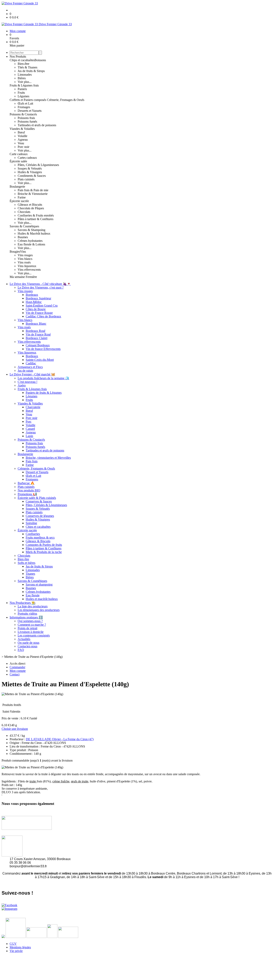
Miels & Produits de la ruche (44, 552)
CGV (13, 943)
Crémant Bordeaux (38, 345)
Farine (22, 197)
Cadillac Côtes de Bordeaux (43, 316)
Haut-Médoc (34, 302)
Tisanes (30, 573)
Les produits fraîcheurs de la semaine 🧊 (43, 378)
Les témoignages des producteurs (39, 610)
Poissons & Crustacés (23, 114)
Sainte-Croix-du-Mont (40, 359)
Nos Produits (18, 56)
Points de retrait (27, 628)
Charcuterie (33, 407)
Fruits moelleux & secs (40, 537)
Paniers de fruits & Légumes (44, 392)
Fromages (24, 107)
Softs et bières (26, 562)
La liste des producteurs (33, 606)
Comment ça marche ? (32, 624)
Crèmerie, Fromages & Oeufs (65, 100)
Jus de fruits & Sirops (31, 71)
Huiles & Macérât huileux (34, 233)
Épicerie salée (18, 161)
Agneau (23, 139)
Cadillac (31, 363)
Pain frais (32, 461)
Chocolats (24, 212)
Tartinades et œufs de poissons (37, 125)
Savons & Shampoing (31, 230)
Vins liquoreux (27, 266)
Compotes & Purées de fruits (44, 544)
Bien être (23, 559)
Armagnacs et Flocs (30, 367)
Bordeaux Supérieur (38, 298)
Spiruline (31, 523)
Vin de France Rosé (38, 334)
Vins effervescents (29, 269)
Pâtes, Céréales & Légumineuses (38, 165)
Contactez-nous (27, 646)
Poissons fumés (27, 121)
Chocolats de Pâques (31, 208)
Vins (23, 251)
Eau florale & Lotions (31, 244)
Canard (30, 428)
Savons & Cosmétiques (24, 226)
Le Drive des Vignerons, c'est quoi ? (41, 287)
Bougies (15, 251)
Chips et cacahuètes (22, 60)
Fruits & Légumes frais (24, 85)
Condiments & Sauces (32, 175)
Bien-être (23, 63)
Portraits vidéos (27, 613)
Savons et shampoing (39, 584)
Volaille (22, 136)
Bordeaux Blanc (36, 323)
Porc (28, 421)
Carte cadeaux (19, 154)
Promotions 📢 (27, 494)
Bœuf (21, 132)
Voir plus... (24, 81)
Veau (21, 143)
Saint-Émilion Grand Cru (42, 305)
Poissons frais (26, 118)
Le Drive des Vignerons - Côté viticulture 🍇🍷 (40, 284)
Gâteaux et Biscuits (30, 204)
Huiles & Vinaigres (30, 172)
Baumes (23, 237)
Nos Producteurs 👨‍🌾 (23, 602)
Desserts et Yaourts (30, 110)
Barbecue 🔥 (26, 483)
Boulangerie (17, 186)
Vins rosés (24, 262)
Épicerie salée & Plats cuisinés (37, 497)
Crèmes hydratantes (30, 240)
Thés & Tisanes (27, 67)
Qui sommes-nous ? (30, 621)
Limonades (25, 74)
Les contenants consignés (34, 635)
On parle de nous (28, 642)
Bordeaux (32, 294)
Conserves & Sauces (39, 501)
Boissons (40, 60)
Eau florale (33, 595)
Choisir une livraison (15, 728)
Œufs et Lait (25, 103)
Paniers (22, 89)
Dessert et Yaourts (37, 472)
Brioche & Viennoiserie (33, 193)
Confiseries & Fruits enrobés (36, 215)
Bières (22, 78)
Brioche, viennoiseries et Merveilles (48, 457)
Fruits (21, 92)
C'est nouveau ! (27, 381)
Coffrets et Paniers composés (28, 100)
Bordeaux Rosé (35, 331)
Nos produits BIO (29, 490)
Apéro (22, 385)
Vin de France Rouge (39, 312)
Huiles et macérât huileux (42, 599)
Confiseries (33, 534)
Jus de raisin (25, 370)
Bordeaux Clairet (36, 338)
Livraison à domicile (31, 632)
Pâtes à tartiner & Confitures (35, 219)
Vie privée (16, 951)
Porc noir (23, 146)
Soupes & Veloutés (30, 168)
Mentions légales (20, 947)
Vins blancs (25, 258)
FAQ (21, 650)
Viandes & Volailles (22, 128)
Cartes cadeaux (27, 157)
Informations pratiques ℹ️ (26, 617)
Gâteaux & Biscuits (38, 541)
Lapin (29, 436)
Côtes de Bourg (36, 309)
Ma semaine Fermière (23, 277)
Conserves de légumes (40, 516)
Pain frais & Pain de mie (33, 190)
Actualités (24, 639)
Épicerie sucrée (19, 201)
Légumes (23, 96)
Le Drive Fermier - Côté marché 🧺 (32, 374)
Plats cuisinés (26, 179)
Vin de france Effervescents (43, 349)
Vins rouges (25, 255)
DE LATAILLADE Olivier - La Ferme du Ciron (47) (60, 739)
